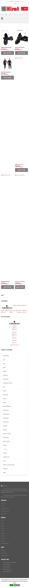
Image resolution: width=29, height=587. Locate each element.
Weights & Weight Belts (9, 464)
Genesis (2, 530)
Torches (5, 453)
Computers (5, 379)
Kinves (4, 402)
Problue (2, 535)
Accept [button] (11, 585)
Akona (2, 520)
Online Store (3, 550)
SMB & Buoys (6, 437)
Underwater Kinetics (5, 543)
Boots (4, 367)
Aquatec (3, 523)
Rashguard (5, 418)
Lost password (4, 555)
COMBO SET (5, 375)
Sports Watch (6, 441)
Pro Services (6, 414)
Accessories (6, 355)
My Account (3, 553)
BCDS (4, 363)
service (5, 429)
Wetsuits (5, 468)
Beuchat (2, 525)
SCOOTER (5, 426)
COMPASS (6, 449)
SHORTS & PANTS (7, 433)
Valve (4, 461)
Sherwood (3, 538)
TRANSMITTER (6, 457)
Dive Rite (3, 528)
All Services (3, 503)
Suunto (2, 540)
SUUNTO (5, 445)
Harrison (2, 533)
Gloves (4, 390)
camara (5, 371)
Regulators (6, 422)
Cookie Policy (17, 585)
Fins (4, 387)
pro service (6, 410)
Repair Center (3, 513)
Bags (4, 359)
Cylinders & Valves (7, 383)
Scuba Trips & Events (5, 508)
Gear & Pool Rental (5, 511)
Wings (4, 472)
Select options (7, 53)
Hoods (4, 398)
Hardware (5, 394)
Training (2, 506)
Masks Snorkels (7, 406)
